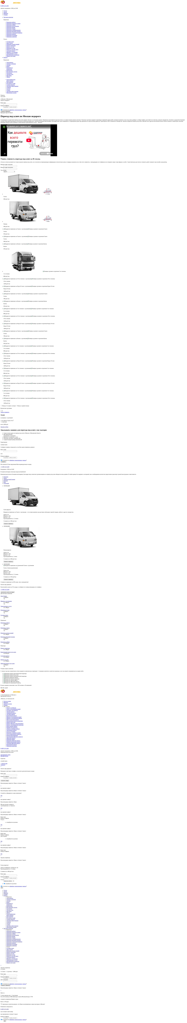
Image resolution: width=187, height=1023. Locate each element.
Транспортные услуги (11, 53)
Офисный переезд (10, 738)
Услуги (5, 10)
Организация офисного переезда (14, 736)
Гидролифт (6, 483)
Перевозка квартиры (11, 746)
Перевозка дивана (10, 28)
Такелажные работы (11, 730)
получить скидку (5, 780)
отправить (3, 461)
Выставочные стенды (11, 71)
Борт (5, 482)
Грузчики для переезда (12, 710)
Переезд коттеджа (10, 722)
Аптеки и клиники (11, 63)
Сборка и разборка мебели (13, 728)
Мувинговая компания (12, 735)
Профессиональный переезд (13, 742)
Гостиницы (9, 73)
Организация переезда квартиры (14, 721)
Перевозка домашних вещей (13, 732)
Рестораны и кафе (10, 83)
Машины (6, 13)
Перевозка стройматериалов (13, 30)
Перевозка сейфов (10, 24)
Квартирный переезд (11, 715)
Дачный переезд (10, 711)
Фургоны (6, 476)
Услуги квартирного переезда (13, 734)
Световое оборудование (12, 86)
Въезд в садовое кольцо (23, 405)
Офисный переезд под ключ (8, 663)
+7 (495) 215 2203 (5, 466)
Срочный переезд (10, 51)
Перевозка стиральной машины (14, 32)
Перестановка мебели (11, 726)
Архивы (8, 65)
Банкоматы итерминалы (9, 68)
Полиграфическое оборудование (10, 80)
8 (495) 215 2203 (5, 5)
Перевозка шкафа (10, 27)
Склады (8, 88)
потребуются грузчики (11, 883)
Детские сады (9, 74)
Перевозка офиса (10, 739)
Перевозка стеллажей (11, 35)
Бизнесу (6, 57)
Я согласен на (14, 109)
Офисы (8, 77)
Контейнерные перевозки (12, 54)
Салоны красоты (10, 84)
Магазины (9, 75)
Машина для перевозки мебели (14, 718)
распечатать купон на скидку (7, 592)
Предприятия (9, 82)
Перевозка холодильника (12, 26)
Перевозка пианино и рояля (13, 23)
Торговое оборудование (12, 91)
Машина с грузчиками (12, 52)
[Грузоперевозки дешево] (11, 3)
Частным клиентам (8, 17)
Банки (7, 66)
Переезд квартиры (11, 45)
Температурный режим (9, 479)
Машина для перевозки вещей (13, 717)
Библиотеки (9, 70)
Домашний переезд (11, 713)
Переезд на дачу (10, 47)
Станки (8, 90)
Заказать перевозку (5, 111)
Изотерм (6, 480)
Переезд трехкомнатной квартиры (14, 725)
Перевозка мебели (10, 22)
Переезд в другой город (12, 49)
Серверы (8, 87)
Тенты (5, 478)
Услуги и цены (7, 701)
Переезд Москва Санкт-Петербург (14, 723)
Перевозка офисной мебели (13, 740)
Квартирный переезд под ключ (8, 652)
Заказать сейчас (4, 427)
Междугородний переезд (12, 719)
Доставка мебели (10, 714)
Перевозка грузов (10, 48)
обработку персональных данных (17, 109)
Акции (5, 12)
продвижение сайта (5, 755)
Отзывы (6, 14)
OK (1, 795)
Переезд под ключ (10, 56)
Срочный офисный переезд (13, 743)
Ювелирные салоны (11, 92)
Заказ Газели (9, 43)
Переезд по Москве (11, 707)
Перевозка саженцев (11, 36)
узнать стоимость (5, 412)
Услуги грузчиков (10, 731)
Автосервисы (9, 62)
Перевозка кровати (11, 34)
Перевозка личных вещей (12, 44)
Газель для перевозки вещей (13, 709)
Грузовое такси (10, 41)
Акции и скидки (8, 703)
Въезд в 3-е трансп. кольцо (9, 405)
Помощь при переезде (11, 727)
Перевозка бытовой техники (13, 31)
